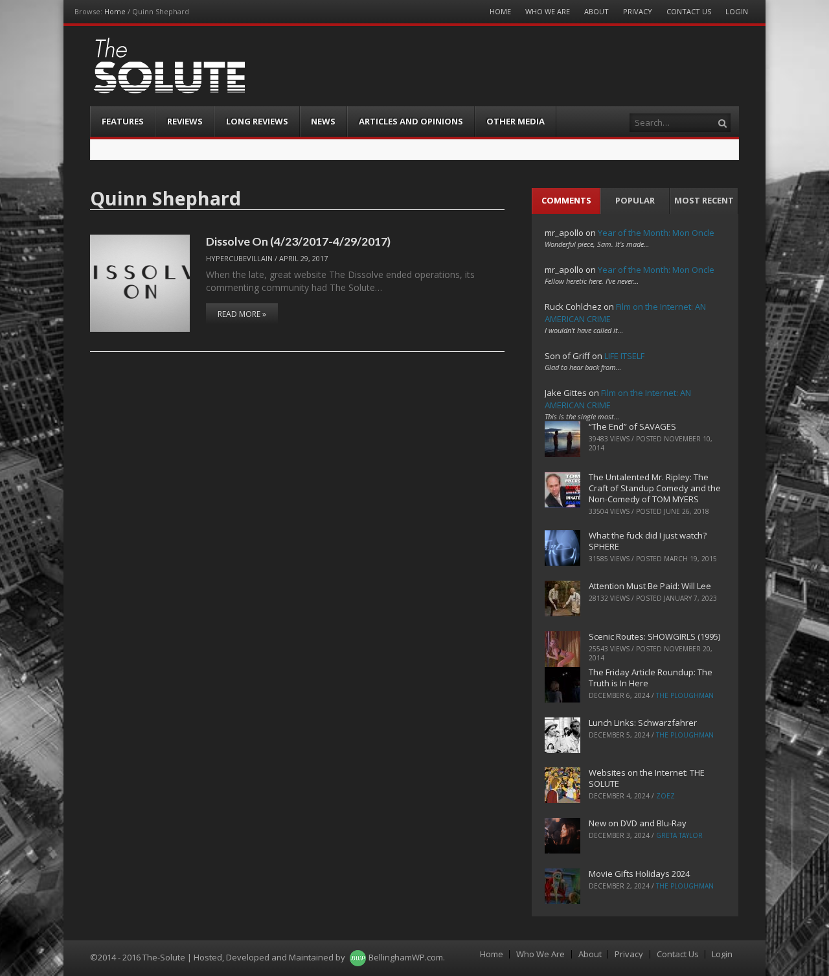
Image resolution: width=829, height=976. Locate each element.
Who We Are (547, 11)
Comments (566, 200)
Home (115, 11)
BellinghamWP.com (406, 957)
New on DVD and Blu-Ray (638, 823)
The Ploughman (685, 695)
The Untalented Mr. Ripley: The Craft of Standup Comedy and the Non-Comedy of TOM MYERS (655, 488)
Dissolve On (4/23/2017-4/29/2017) (298, 241)
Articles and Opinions (411, 121)
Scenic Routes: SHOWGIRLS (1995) (654, 636)
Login (736, 11)
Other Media (515, 121)
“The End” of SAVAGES (632, 426)
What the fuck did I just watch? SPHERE (648, 540)
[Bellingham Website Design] (358, 957)
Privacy (637, 11)
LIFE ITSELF (624, 356)
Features (123, 121)
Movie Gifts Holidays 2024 (639, 873)
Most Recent (704, 200)
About (596, 11)
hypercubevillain (239, 258)
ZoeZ (665, 795)
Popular (635, 200)
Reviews (185, 121)
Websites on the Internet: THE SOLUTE (647, 778)
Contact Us (688, 11)
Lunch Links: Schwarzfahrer (643, 722)
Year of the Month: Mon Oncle (656, 232)
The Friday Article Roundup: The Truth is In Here (650, 677)
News (323, 121)
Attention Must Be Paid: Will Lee (650, 586)
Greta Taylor (679, 835)
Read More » (242, 314)
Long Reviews (257, 121)
